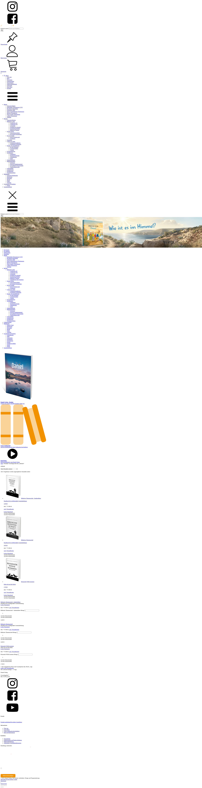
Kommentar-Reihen (15, 128)
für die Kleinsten (14, 147)
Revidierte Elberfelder (12, 108)
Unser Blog (7, 729)
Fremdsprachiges (11, 172)
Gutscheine (10, 338)
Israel (11, 158)
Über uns (9, 77)
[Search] (2, 30)
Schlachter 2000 (11, 110)
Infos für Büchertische (9, 732)
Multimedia (6, 174)
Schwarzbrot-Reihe (15, 133)
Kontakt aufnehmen (5, 722)
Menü (7, 75)
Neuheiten (9, 140)
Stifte (8, 336)
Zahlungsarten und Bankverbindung (13, 740)
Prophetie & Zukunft (15, 127)
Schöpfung (13, 154)
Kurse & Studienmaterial (16, 164)
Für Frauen (6, 250)
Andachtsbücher (11, 160)
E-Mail (29, 747)
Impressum (3, 781)
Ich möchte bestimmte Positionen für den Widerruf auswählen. (19, 768)
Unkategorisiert (7, 322)
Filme (8, 181)
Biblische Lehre (11, 121)
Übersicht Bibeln (11, 106)
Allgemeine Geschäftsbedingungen (12, 743)
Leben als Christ (11, 141)
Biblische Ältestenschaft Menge (8, 632)
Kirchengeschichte (14, 155)
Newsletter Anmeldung (16, 722)
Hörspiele (9, 178)
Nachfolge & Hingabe (15, 144)
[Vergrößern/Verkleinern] (1, 785)
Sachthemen (10, 153)
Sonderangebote (8, 187)
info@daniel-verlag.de (19, 25)
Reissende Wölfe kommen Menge (9, 654)
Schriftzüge (10, 339)
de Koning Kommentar (16, 134)
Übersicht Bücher (11, 120)
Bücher (5, 118)
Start (2, 463)
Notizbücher (10, 340)
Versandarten (10, 82)
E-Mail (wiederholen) (6, 754)
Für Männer (7, 251)
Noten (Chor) (10, 325)
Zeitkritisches (13, 157)
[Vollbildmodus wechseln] (2, 785)
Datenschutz (4, 783)
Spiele (8, 345)
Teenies (12, 150)
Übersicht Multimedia (12, 175)
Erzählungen (10, 171)
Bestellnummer (6, 747)
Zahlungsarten (10, 81)
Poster (8, 185)
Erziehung (12, 138)
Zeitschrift (9, 85)
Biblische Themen (14, 130)
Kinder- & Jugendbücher (13, 145)
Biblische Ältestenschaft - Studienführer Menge (12, 610)
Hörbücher (9, 177)
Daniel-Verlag (10, 131)
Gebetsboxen (10, 335)
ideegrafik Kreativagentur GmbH (9, 779)
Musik (8, 180)
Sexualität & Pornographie (16, 165)
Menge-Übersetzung (12, 113)
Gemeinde (12, 126)
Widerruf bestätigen (8, 775)
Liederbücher (10, 170)
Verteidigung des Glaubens (17, 279)
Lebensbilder (10, 168)
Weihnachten (7, 252)
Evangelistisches (11, 151)
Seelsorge (12, 162)
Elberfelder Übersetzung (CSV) (15, 107)
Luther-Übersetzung (12, 116)
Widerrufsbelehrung (12, 84)
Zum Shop (9, 87)
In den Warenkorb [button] (8, 511)
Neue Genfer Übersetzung (13, 114)
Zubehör (9, 117)
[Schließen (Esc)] (6, 785)
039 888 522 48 (6, 25)
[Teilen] (4, 785)
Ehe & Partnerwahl (15, 137)
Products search (5, 28)
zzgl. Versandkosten (9, 509)
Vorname (5, 761)
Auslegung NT (14, 124)
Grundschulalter (14, 148)
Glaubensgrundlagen (15, 143)
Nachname (31, 761)
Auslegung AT (13, 123)
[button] (9, 513)
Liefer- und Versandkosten (7, 668)
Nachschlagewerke (15, 167)
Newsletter (9, 80)
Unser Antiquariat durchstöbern (11, 731)
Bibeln (5, 104)
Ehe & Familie (10, 135)
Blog (8, 78)
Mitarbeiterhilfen (11, 161)
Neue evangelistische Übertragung (15, 111)
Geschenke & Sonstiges (10, 184)
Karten (8, 342)
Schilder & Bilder (11, 343)
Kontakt (9, 88)
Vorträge (9, 182)
